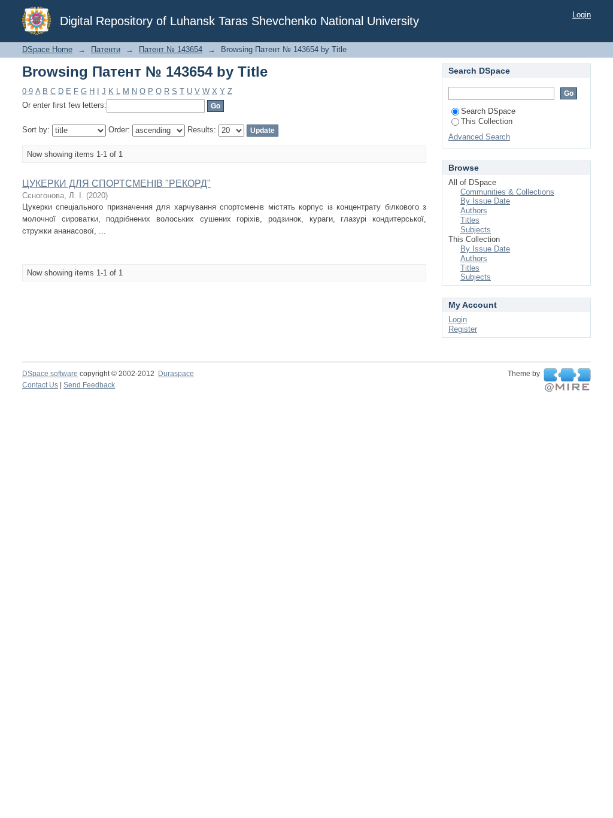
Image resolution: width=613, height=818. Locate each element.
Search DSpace (488, 111)
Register (462, 329)
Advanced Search (479, 136)
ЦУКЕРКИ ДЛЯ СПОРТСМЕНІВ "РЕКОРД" (116, 183)
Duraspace (176, 373)
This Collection (486, 121)
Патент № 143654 (170, 49)
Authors (473, 210)
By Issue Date (485, 200)
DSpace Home (47, 49)
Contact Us (40, 385)
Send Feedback (89, 385)
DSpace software (50, 373)
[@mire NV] (567, 380)
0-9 (27, 91)
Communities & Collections (507, 191)
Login (581, 14)
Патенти (105, 49)
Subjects (475, 229)
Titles (470, 220)
